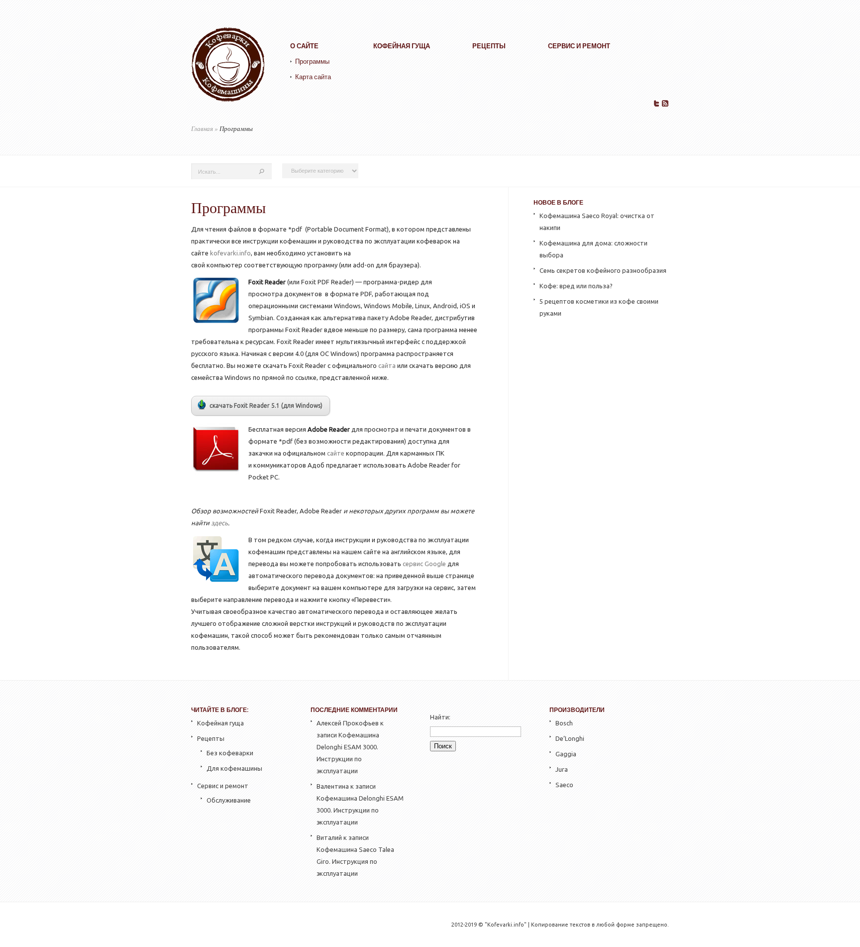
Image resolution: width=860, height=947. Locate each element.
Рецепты (489, 46)
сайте (335, 453)
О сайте (304, 46)
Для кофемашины (234, 768)
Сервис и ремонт (579, 46)
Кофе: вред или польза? (576, 285)
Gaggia (565, 753)
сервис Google (424, 563)
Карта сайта (313, 77)
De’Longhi (569, 738)
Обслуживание (229, 800)
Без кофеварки (230, 752)
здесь (219, 522)
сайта (387, 365)
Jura (561, 769)
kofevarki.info (230, 252)
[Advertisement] (601, 505)
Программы (312, 61)
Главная (202, 128)
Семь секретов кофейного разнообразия (602, 270)
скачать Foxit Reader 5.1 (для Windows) (266, 405)
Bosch (564, 722)
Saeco (564, 784)
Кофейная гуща (401, 46)
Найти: (440, 716)
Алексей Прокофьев (348, 722)
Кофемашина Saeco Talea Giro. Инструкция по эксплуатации (355, 861)
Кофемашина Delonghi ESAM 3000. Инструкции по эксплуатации (360, 810)
